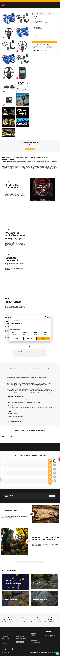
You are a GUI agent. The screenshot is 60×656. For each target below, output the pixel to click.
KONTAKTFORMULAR (5, 633)
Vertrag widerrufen (20, 642)
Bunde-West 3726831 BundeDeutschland (33, 634)
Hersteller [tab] (47, 368)
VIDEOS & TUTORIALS (5, 638)
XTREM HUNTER (9, 305)
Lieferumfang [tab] (24, 368)
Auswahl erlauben (30, 338)
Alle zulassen (43, 338)
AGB (17, 633)
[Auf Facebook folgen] (3, 649)
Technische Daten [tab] (36, 368)
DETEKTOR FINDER (5, 634)
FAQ (3, 640)
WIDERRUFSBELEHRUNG (20, 636)
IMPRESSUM (18, 640)
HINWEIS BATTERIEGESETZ (20, 634)
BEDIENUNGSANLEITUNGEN (7, 641)
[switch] (24, 334)
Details (55, 32)
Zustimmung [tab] (16, 320)
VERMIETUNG (4, 643)
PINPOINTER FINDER (5, 636)
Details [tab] (30, 320)
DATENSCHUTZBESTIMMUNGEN (21, 638)
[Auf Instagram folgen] (5, 649)
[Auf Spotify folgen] (14, 649)
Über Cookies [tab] (44, 320)
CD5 (50, 168)
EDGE (53, 168)
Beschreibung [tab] (12, 368)
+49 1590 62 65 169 (34, 640)
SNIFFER (47, 168)
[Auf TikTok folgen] (10, 649)
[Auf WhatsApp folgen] (12, 649)
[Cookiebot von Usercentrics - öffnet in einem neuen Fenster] (46, 317)
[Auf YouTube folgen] (7, 649)
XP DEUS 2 (11, 495)
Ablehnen (16, 338)
